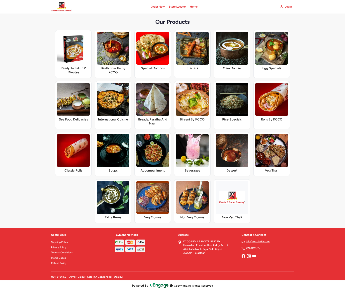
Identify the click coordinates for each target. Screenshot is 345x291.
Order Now (158, 6)
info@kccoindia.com (258, 241)
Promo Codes (58, 257)
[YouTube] (254, 256)
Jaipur (81, 276)
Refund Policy (58, 263)
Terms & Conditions (62, 252)
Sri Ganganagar (103, 276)
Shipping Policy (59, 242)
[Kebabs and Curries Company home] (98, 7)
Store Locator (177, 6)
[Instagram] (249, 256)
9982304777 (253, 247)
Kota (89, 276)
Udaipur (118, 276)
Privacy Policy (58, 247)
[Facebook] (243, 256)
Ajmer (72, 276)
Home (194, 6)
